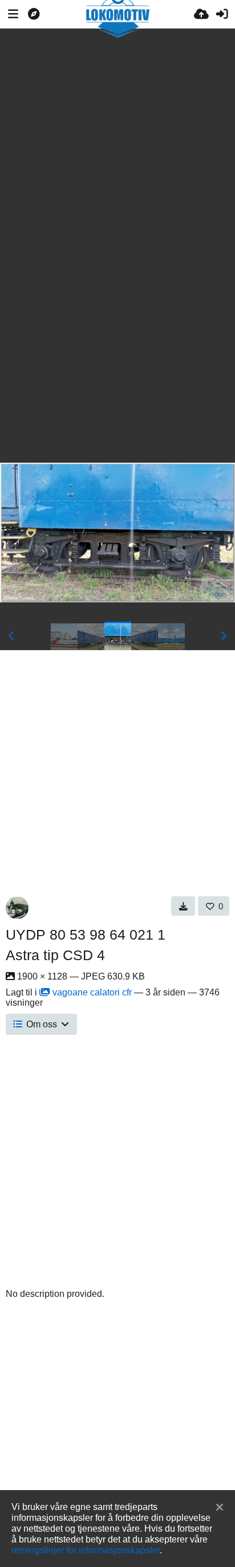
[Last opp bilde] (201, 14)
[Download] (183, 906)
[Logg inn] (221, 14)
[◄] (11, 636)
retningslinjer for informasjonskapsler (85, 1550)
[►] (223, 636)
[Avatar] (17, 907)
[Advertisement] (117, 132)
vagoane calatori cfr (92, 992)
